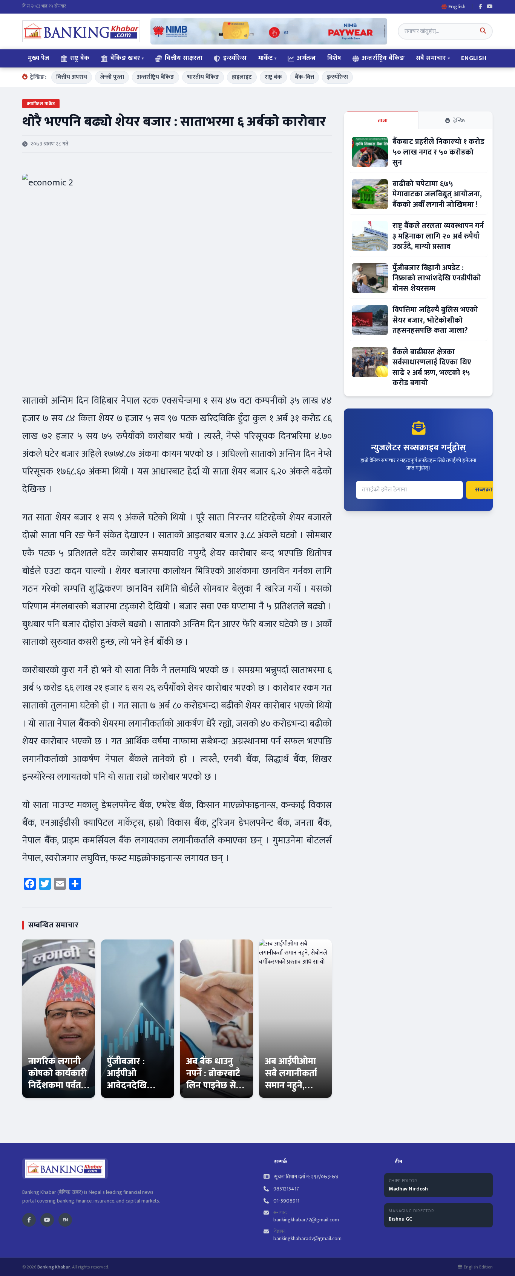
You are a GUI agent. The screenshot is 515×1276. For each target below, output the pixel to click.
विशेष (334, 58)
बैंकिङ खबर (125, 58)
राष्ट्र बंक (273, 77)
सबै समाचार (431, 58)
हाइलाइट (242, 77)
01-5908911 (286, 1201)
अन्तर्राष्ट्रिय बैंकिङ (383, 58)
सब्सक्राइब (487, 490)
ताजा (383, 120)
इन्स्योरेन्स (235, 58)
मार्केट (265, 58)
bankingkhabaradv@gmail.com (307, 1238)
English (473, 58)
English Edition (478, 1267)
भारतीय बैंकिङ (203, 77)
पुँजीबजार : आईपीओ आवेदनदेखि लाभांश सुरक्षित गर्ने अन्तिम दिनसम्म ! (133, 1091)
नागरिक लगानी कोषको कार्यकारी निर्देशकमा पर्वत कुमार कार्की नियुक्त (57, 1085)
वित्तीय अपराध (71, 77)
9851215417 (286, 1189)
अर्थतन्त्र (306, 58)
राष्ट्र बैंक (80, 58)
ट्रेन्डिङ (459, 120)
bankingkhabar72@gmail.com (306, 1219)
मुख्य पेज (38, 58)
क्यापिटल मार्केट (41, 103)
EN (65, 1220)
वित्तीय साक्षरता (183, 58)
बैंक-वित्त (304, 77)
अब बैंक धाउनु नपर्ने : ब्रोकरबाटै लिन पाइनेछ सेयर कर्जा (216, 1079)
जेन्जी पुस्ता (112, 77)
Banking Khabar (53, 1267)
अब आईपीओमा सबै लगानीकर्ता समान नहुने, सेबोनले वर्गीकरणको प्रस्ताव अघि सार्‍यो (295, 1091)
